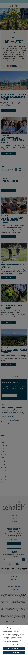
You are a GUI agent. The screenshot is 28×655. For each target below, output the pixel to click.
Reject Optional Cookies (14, 648)
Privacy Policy (15, 641)
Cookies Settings (14, 644)
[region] (14, 640)
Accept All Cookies (14, 652)
